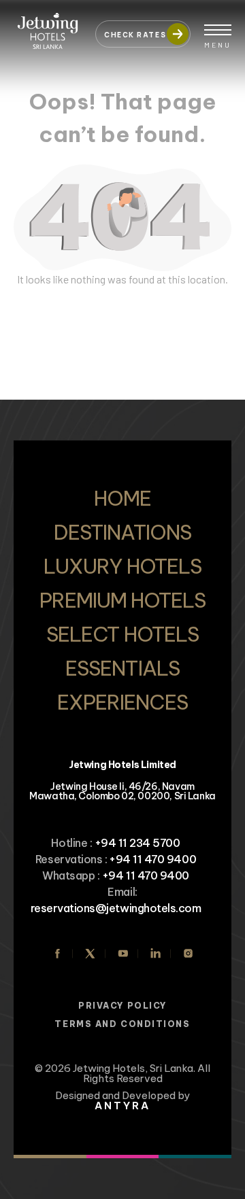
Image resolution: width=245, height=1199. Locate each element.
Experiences (122, 702)
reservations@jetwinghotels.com (116, 908)
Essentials (122, 668)
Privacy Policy (122, 1006)
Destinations (122, 532)
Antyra (122, 1105)
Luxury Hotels (122, 566)
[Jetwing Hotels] (47, 27)
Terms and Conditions (122, 1024)
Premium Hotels (122, 600)
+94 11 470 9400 (152, 859)
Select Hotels (122, 634)
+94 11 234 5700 (137, 843)
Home (122, 498)
